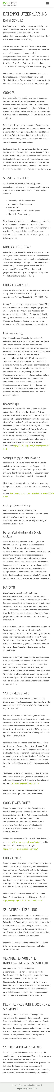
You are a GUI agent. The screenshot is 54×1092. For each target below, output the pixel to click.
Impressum (21, 1088)
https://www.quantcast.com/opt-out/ (24, 783)
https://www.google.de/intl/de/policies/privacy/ (23, 900)
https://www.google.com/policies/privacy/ (20, 849)
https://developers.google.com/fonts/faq (25, 842)
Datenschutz (32, 1088)
